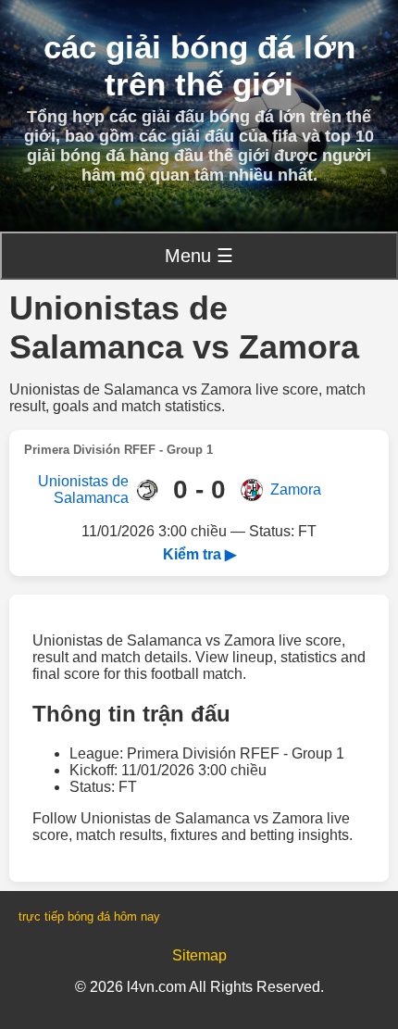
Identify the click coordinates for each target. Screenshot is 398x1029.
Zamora (295, 489)
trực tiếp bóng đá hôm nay (89, 916)
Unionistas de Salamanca (83, 489)
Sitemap (199, 955)
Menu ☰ (199, 255)
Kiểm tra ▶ (199, 554)
